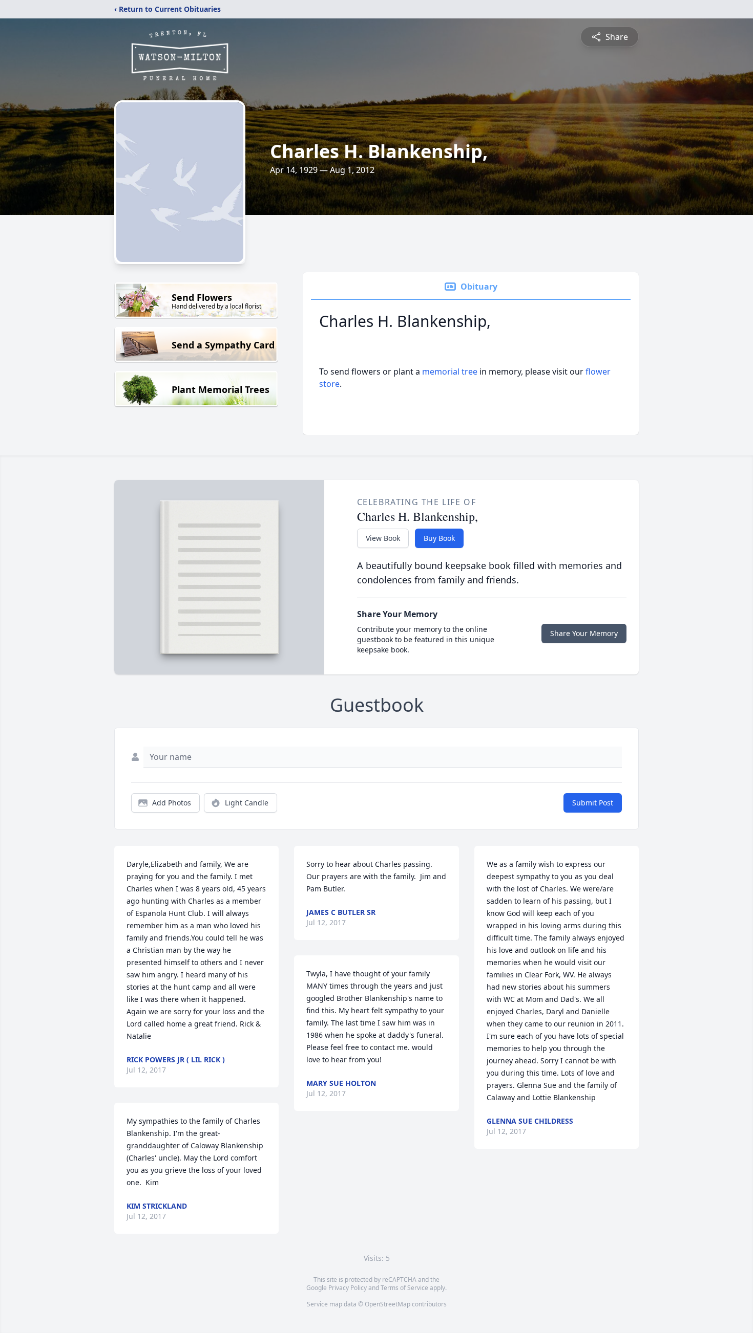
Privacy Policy (347, 1287)
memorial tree (449, 371)
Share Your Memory (584, 633)
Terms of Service (404, 1287)
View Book (383, 538)
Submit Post (592, 802)
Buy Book (439, 538)
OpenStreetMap (387, 1304)
